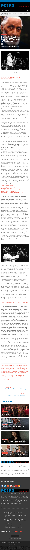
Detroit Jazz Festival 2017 (9, 512)
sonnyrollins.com (20, 376)
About (5, 523)
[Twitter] (19, 1)
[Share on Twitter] (14, 46)
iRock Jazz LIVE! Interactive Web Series (12, 517)
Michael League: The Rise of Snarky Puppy (13, 515)
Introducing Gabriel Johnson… (10, 527)
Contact (6, 513)
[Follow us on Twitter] (5, 485)
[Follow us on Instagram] (13, 485)
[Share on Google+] (16, 46)
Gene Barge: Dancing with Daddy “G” (13, 454)
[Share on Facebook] (12, 46)
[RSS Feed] (19, 485)
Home (9, 13)
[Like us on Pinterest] (16, 485)
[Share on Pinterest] (18, 46)
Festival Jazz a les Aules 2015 (10, 519)
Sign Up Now (15, 536)
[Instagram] (14, 1)
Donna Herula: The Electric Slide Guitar (14, 441)
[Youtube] (21, 1)
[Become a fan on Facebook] (2, 485)
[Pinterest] (16, 1)
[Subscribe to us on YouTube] (11, 485)
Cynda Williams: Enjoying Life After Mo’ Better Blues (15, 520)
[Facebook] (9, 1)
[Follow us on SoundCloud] (8, 485)
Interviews (14, 13)
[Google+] (11, 1)
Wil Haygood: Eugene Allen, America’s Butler (14, 524)
